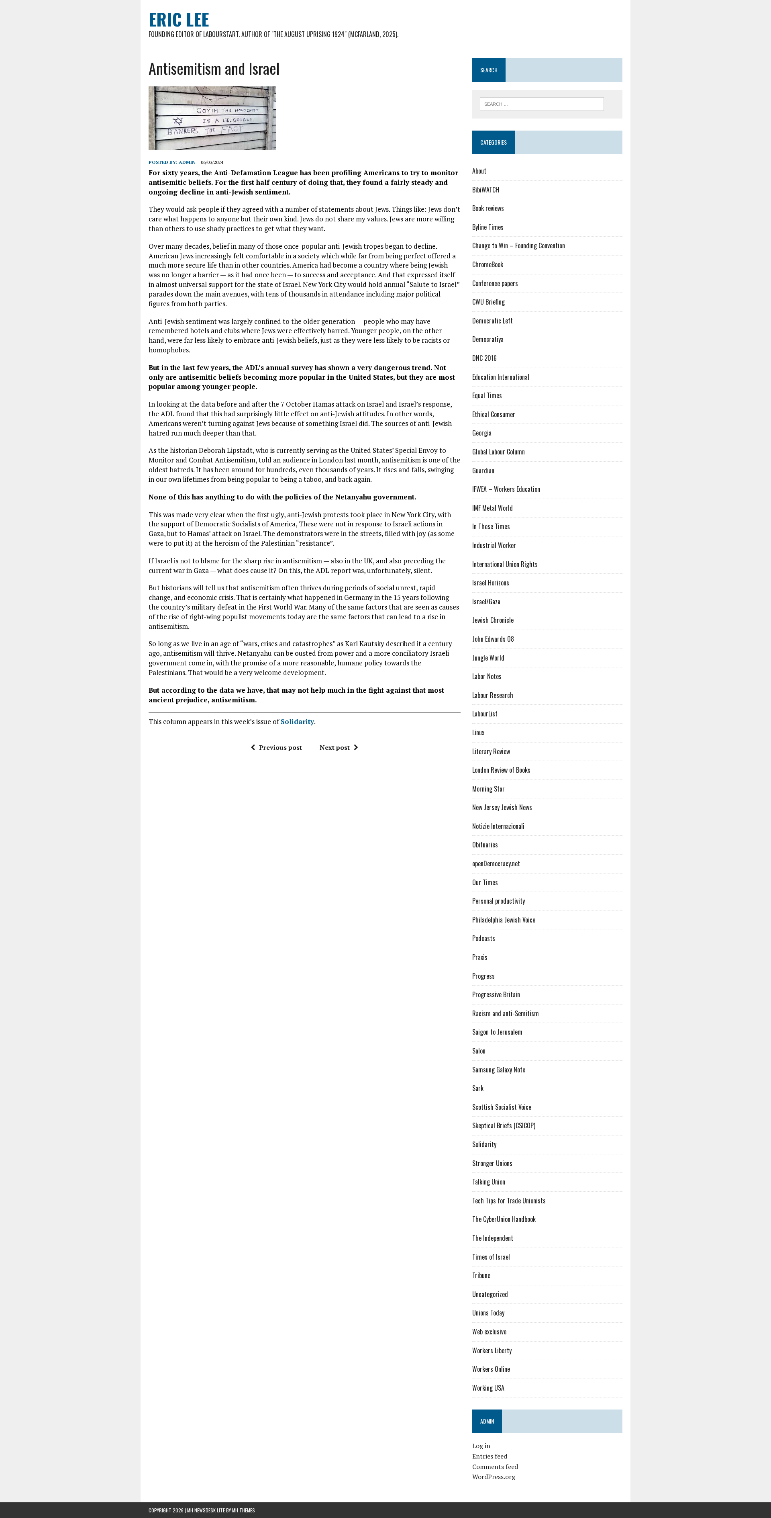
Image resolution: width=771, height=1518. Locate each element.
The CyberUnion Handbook (504, 1219)
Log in (481, 1445)
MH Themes (243, 1510)
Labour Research (492, 695)
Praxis (479, 957)
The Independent (492, 1238)
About (479, 171)
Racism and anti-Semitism (505, 1013)
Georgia (482, 433)
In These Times (491, 526)
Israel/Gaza (486, 601)
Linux (478, 732)
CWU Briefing (488, 302)
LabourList (485, 713)
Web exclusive (489, 1331)
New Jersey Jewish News (502, 807)
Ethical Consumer (493, 414)
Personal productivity (498, 901)
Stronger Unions (492, 1163)
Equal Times (487, 395)
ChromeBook (487, 264)
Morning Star (488, 789)
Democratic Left (492, 320)
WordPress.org (493, 1476)
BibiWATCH (485, 189)
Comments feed (495, 1466)
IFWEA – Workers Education (506, 489)
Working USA (488, 1388)
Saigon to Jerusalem (497, 1032)
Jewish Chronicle (493, 620)
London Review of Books (501, 770)
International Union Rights (505, 564)
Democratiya (488, 339)
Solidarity (297, 721)
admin (187, 162)
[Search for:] (542, 103)
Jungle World (488, 658)
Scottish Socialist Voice (501, 1107)
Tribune (481, 1275)
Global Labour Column (498, 451)
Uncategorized (490, 1294)
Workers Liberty (492, 1350)
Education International (500, 377)
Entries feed (489, 1456)
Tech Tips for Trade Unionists (509, 1200)
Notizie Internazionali (498, 826)
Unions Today (488, 1313)
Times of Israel (491, 1257)
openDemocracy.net (496, 863)
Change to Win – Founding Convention (518, 245)
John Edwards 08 (493, 639)
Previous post (280, 747)
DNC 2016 (484, 358)
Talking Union (488, 1182)
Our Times (485, 882)
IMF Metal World (492, 508)
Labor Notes (487, 676)
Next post (335, 747)
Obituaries (485, 844)
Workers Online (491, 1369)
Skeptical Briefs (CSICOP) (503, 1125)
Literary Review (491, 751)
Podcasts (483, 938)
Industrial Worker (494, 545)
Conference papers (495, 283)
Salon (478, 1051)
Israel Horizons (490, 582)
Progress (483, 976)
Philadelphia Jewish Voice (503, 920)
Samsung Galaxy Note (498, 1069)
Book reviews (488, 208)
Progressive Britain (496, 994)
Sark (477, 1088)
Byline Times (488, 227)
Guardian (483, 470)
